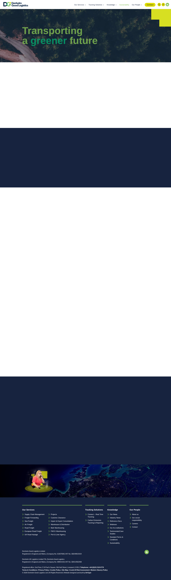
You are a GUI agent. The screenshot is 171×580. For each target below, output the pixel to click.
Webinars (113, 524)
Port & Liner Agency (58, 535)
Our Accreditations (117, 528)
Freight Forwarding (31, 518)
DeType (88, 573)
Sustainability (124, 5)
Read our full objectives (100, 361)
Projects (54, 514)
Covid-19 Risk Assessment (79, 570)
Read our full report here (100, 111)
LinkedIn (167, 7)
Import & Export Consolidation (62, 521)
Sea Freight (29, 521)
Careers (135, 524)
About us (135, 514)
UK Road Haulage (31, 535)
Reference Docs (116, 521)
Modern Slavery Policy (99, 570)
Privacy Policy (43, 570)
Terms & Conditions (29, 570)
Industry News (115, 518)
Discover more (96, 244)
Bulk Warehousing (57, 528)
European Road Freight (33, 531)
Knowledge (111, 5)
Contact (150, 5)
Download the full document (35, 301)
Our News (113, 514)
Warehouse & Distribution (60, 524)
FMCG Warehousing (58, 531)
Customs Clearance (58, 518)
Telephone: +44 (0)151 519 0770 (92, 567)
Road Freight (29, 528)
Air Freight (28, 524)
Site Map (65, 570)
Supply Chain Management (34, 514)
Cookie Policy (55, 570)
